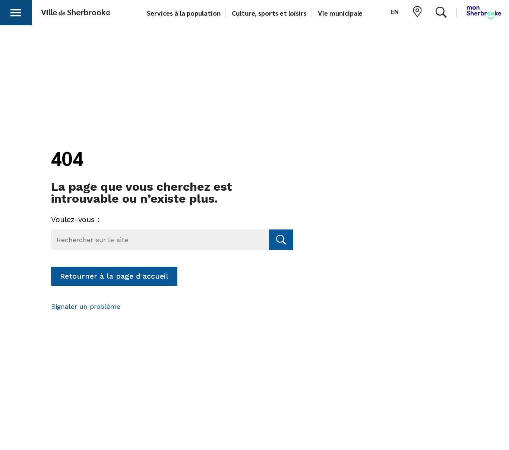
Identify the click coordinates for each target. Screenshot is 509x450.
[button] (15, 11)
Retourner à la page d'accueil (114, 276)
